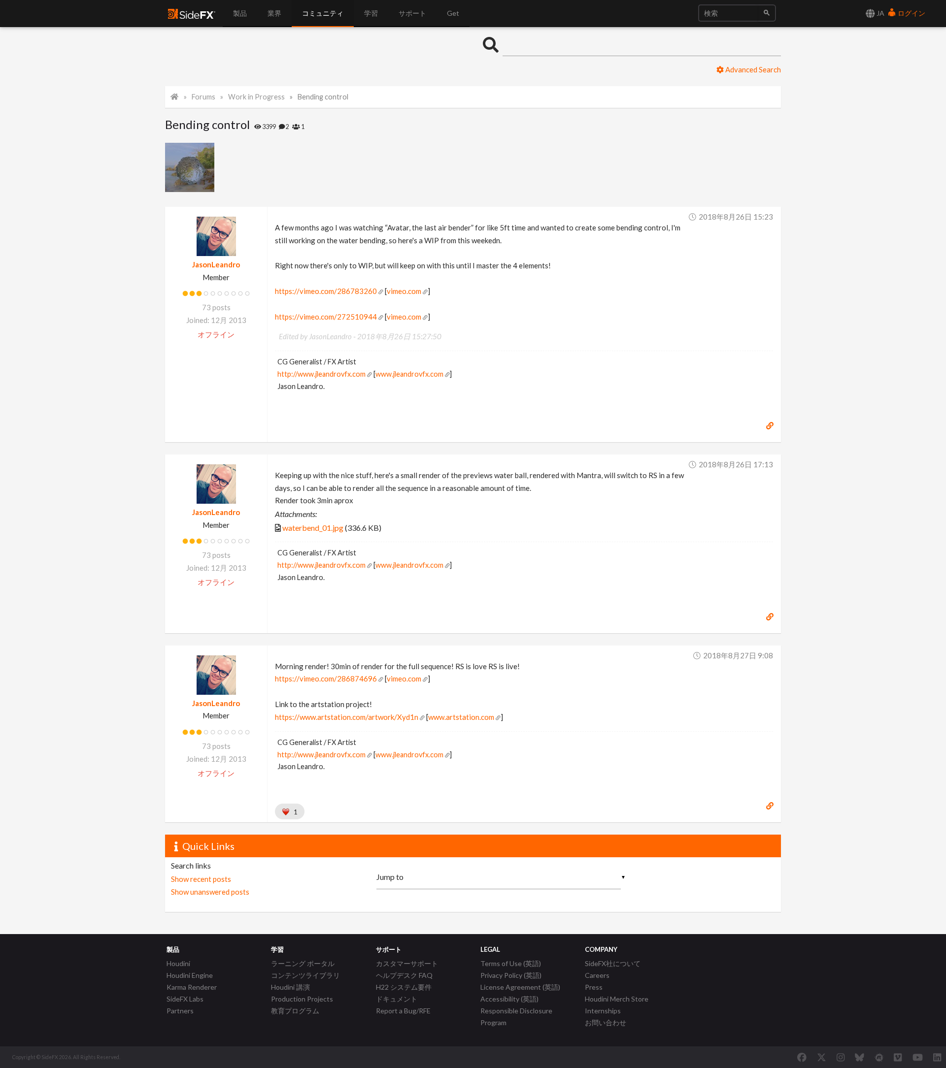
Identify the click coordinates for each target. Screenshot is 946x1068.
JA (879, 13)
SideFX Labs (185, 999)
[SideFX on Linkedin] (937, 1057)
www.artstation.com (461, 716)
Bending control (323, 97)
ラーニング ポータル (303, 963)
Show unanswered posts (210, 891)
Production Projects (302, 999)
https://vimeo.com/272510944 (326, 316)
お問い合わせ (605, 1022)
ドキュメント (396, 999)
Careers (597, 975)
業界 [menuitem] (274, 13)
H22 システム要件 (404, 987)
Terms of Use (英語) (510, 963)
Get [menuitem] (453, 13)
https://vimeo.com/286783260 (326, 291)
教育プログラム (295, 1010)
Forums (203, 97)
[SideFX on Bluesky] (859, 1057)
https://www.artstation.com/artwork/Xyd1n (346, 716)
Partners (180, 1010)
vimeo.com (404, 291)
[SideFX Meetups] (879, 1057)
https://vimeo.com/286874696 (326, 678)
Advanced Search (752, 69)
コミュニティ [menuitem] (322, 13)
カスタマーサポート (407, 963)
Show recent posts (201, 878)
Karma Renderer (192, 987)
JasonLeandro (216, 264)
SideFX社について (613, 963)
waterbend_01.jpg (312, 527)
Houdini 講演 (290, 987)
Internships (603, 1010)
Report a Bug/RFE (403, 1010)
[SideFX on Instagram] (841, 1057)
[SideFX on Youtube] (917, 1057)
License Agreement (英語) (520, 987)
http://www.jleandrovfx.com (321, 374)
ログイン (910, 13)
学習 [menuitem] (371, 13)
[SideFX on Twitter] (821, 1057)
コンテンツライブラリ (305, 975)
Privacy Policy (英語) (510, 975)
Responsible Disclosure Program (516, 1016)
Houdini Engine (190, 975)
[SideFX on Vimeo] (898, 1057)
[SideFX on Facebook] (802, 1057)
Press (594, 987)
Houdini (178, 963)
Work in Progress (256, 97)
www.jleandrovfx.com (409, 374)
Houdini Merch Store (616, 999)
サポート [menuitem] (412, 13)
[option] (191, 167)
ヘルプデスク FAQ (404, 975)
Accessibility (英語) (509, 999)
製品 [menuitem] (240, 13)
